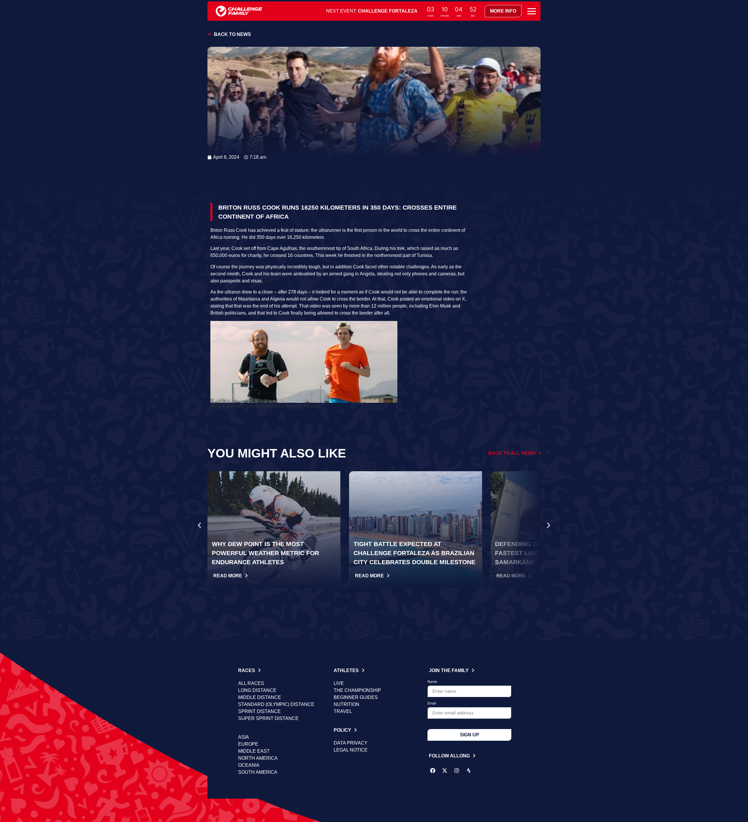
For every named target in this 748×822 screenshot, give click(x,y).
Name (432, 682)
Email (431, 703)
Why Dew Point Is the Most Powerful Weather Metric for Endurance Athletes (265, 552)
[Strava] (468, 770)
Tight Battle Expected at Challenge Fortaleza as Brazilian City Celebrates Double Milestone (414, 552)
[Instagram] (456, 770)
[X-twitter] (444, 770)
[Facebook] (432, 770)
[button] (199, 525)
